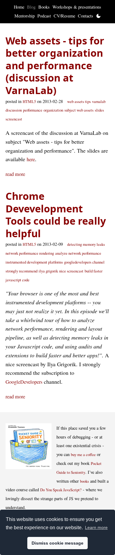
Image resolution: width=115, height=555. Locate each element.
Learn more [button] (96, 527)
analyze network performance (78, 253)
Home (19, 7)
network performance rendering (30, 253)
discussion (14, 110)
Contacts (85, 16)
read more (15, 174)
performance (32, 110)
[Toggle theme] (98, 15)
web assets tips (79, 101)
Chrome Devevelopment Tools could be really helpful (56, 214)
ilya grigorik (48, 271)
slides (99, 110)
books (84, 481)
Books (44, 7)
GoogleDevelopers (24, 381)
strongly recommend (21, 271)
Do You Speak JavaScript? (61, 489)
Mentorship (24, 16)
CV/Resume (64, 16)
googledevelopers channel (84, 262)
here (31, 159)
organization (53, 110)
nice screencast (71, 271)
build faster (93, 271)
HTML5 (29, 101)
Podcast (44, 16)
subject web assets (79, 110)
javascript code (17, 280)
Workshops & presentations (76, 7)
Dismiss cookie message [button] (57, 543)
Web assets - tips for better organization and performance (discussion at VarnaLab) (55, 65)
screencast (14, 119)
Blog (31, 7)
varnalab (98, 101)
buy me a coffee (83, 454)
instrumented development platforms (34, 262)
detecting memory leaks (86, 244)
